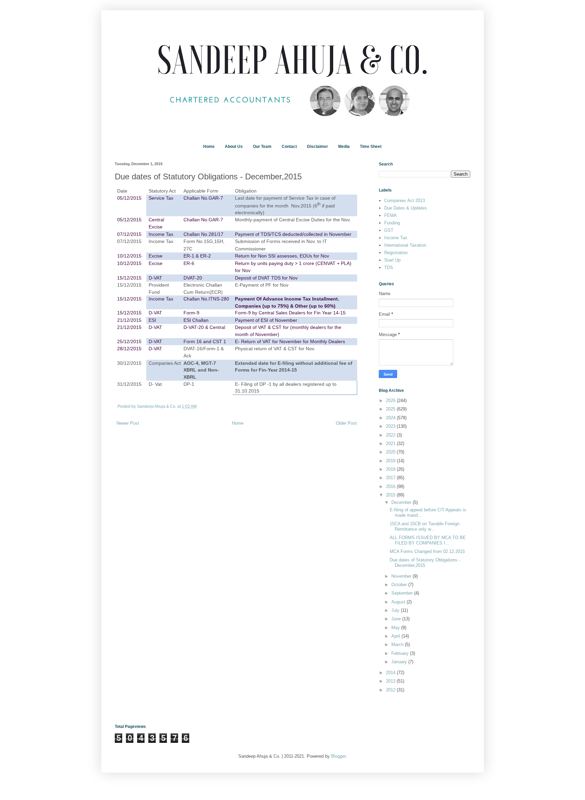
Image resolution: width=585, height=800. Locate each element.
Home (209, 146)
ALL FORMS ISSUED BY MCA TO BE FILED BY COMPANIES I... (428, 540)
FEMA (390, 215)
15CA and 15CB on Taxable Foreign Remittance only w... (424, 526)
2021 (391, 443)
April (396, 636)
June (396, 618)
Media (344, 146)
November (402, 576)
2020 (391, 451)
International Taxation (405, 245)
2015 (391, 494)
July (396, 610)
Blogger (338, 756)
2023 (391, 426)
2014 (391, 672)
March (398, 644)
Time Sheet (371, 146)
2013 (391, 681)
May (396, 627)
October (399, 584)
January (399, 661)
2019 (391, 460)
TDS (388, 267)
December (402, 502)
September (402, 593)
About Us (234, 146)
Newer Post (127, 423)
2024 (391, 417)
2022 (391, 435)
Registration (396, 252)
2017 (391, 477)
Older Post (346, 423)
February (400, 653)
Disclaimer (317, 146)
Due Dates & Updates (405, 207)
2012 (391, 689)
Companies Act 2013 (404, 200)
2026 (391, 400)
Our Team (262, 146)
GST (388, 230)
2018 (391, 469)
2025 (391, 409)
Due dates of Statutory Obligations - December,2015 (425, 562)
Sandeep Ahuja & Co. (157, 406)
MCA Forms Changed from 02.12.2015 (427, 551)
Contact (289, 146)
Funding (392, 222)
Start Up (392, 260)
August (399, 601)
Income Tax (395, 237)
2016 (391, 486)
